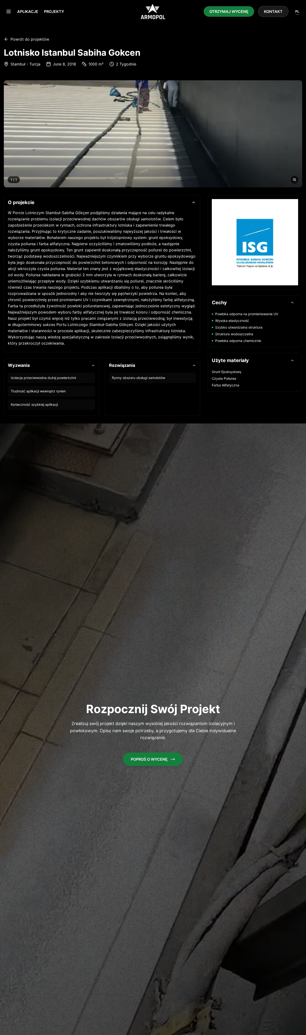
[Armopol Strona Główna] (153, 11)
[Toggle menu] (8, 11)
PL (297, 11)
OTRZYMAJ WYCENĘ (228, 11)
